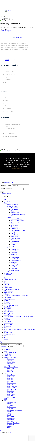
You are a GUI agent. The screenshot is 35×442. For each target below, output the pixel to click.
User (5, 335)
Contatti (6, 286)
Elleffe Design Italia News (11, 289)
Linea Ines (14, 254)
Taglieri (13, 244)
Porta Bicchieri (15, 235)
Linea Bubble (14, 249)
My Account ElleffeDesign (11, 305)
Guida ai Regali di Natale (11, 367)
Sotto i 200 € (10, 371)
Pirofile (13, 233)
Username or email (6, 185)
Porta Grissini (14, 236)
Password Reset (8, 311)
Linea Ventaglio (11, 394)
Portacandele (10, 363)
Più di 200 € (10, 368)
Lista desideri (7, 297)
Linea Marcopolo (16, 260)
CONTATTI (7, 275)
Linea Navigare (15, 264)
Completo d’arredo (12, 206)
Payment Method (8, 313)
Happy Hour (10, 411)
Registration (7, 319)
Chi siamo (6, 284)
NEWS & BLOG (9, 273)
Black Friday (7, 354)
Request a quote (8, 323)
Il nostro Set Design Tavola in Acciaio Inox (16, 295)
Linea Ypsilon (15, 270)
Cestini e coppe (11, 407)
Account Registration (10, 279)
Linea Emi (14, 252)
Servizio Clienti (8, 324)
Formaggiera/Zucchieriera (14, 410)
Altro (8, 272)
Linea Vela (14, 267)
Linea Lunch (14, 259)
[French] (28, 15)
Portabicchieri (11, 418)
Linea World (14, 268)
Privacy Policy (8, 315)
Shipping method (8, 326)
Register (6, 318)
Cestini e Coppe (15, 228)
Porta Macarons (15, 238)
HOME (6, 200)
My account (7, 303)
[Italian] (24, 15)
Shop (5, 327)
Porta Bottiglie (15, 212)
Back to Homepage (5, 30)
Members (6, 302)
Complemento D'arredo (10, 357)
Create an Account (9, 182)
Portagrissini (10, 419)
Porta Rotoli (14, 240)
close (9, 432)
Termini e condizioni (9, 334)
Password (3, 188)
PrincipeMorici (17, 168)
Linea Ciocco (14, 251)
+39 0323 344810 (8, 60)
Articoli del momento (13, 204)
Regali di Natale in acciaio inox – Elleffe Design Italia (19, 316)
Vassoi (12, 246)
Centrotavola (14, 209)
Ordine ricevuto (8, 310)
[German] (31, 15)
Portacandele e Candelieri (18, 214)
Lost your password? (6, 193)
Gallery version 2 (8, 292)
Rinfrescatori (14, 243)
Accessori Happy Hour (17, 220)
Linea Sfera (14, 265)
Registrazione (7, 321)
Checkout (6, 283)
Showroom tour (8, 332)
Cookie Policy (8, 287)
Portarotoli (10, 421)
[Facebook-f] (3, 141)
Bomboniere (14, 208)
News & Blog (7, 307)
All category (7, 349)
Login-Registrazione (9, 299)
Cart (5, 281)
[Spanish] (33, 15)
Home (2, 18)
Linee (8, 248)
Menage (13, 232)
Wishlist (6, 337)
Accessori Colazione (16, 219)
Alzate (12, 224)
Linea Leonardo (15, 257)
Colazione (10, 408)
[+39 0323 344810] (2, 54)
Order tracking (8, 308)
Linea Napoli (14, 262)
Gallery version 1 (8, 291)
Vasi (12, 216)
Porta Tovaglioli (15, 241)
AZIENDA (7, 201)
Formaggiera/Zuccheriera (18, 230)
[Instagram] (8, 141)
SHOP (5, 203)
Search (19, 344)
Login (2, 192)
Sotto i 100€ (10, 370)
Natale (5, 399)
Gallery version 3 (8, 294)
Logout (6, 300)
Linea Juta (14, 256)
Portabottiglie (11, 362)
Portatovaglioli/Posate (13, 423)
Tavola (9, 217)
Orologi (13, 211)
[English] (26, 15)
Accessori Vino (15, 222)
